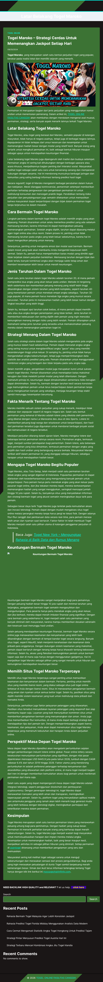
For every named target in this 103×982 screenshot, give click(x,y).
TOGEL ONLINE (14, 33)
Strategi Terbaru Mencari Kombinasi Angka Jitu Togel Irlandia (40, 945)
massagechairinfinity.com (57, 871)
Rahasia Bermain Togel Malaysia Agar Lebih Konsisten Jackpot (40, 916)
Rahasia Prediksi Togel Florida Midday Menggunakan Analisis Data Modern (47, 923)
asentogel (15, 847)
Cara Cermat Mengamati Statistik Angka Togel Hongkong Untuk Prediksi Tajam (49, 930)
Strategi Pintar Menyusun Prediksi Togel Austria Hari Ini (36, 938)
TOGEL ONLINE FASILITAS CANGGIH (56, 978)
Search (7, 894)
